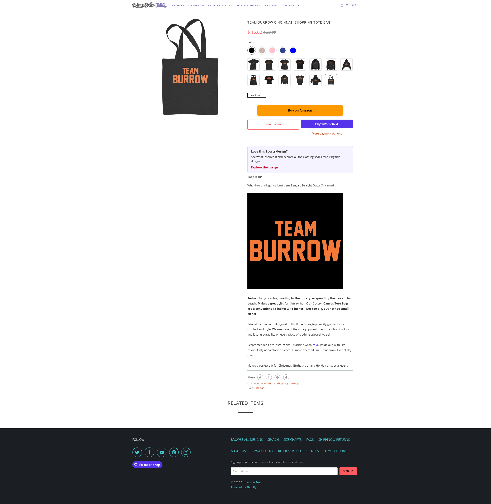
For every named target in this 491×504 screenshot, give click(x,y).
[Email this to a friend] (285, 377)
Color (251, 42)
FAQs (310, 440)
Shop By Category (187, 5)
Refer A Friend (289, 451)
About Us (238, 451)
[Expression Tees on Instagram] (187, 452)
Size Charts (292, 440)
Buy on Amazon (300, 110)
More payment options (327, 133)
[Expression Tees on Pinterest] (174, 452)
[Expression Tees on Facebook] (150, 452)
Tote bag (259, 388)
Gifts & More (248, 5)
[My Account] (342, 5)
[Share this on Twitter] (259, 377)
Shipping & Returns (334, 440)
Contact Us (290, 5)
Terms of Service (336, 451)
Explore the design (264, 167)
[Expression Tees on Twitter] (138, 452)
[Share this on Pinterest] (277, 377)
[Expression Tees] (149, 5)
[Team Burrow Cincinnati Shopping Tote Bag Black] (191, 72)
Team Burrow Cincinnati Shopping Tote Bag (288, 22)
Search (273, 440)
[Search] (347, 5)
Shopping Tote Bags (288, 383)
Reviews (271, 5)
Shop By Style (219, 5)
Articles (312, 451)
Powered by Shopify (243, 487)
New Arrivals (268, 383)
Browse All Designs (247, 440)
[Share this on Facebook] (268, 377)
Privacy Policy (262, 451)
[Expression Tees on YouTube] (162, 452)
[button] (253, 64)
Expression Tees (251, 482)
